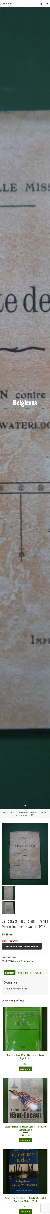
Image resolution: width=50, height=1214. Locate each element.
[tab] (10, 972)
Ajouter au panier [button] (25, 1068)
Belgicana (25, 402)
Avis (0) (38, 972)
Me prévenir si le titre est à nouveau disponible (22, 946)
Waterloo (30, 961)
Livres (13, 812)
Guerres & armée (19, 961)
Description (9, 972)
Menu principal (7, 3)
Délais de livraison (24, 972)
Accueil (6, 812)
